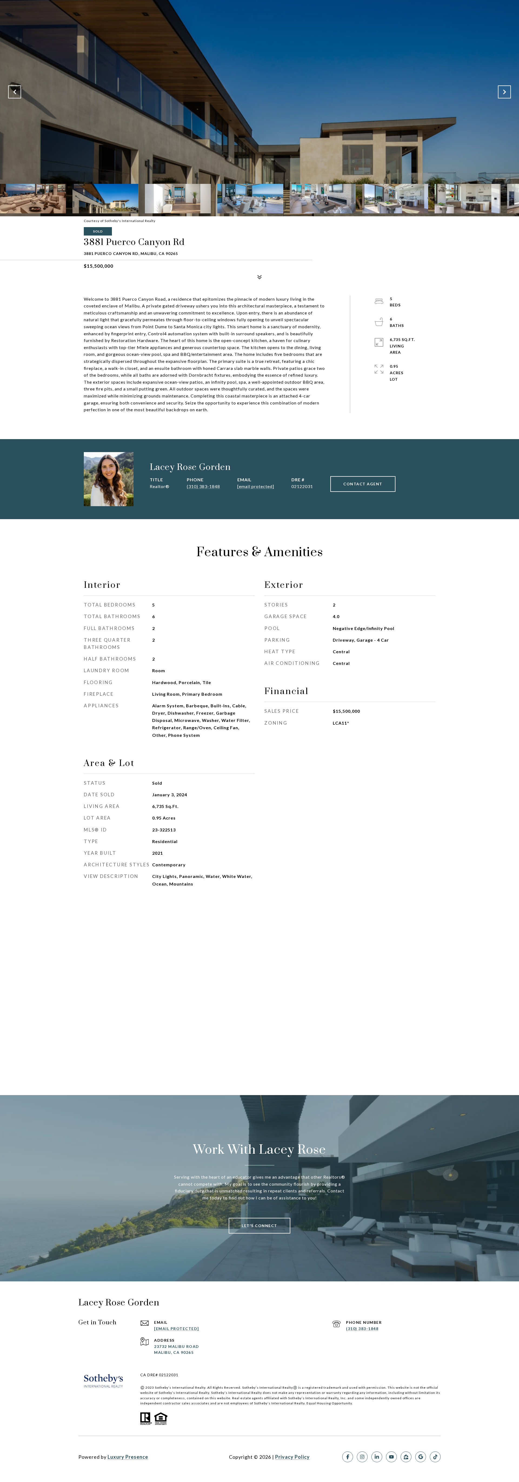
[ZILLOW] (406, 1456)
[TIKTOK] (435, 1456)
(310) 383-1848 (203, 486)
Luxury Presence (128, 1457)
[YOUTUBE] (391, 1456)
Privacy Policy (292, 1457)
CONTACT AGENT (362, 484)
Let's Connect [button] (259, 1225)
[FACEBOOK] (347, 1456)
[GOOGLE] (420, 1456)
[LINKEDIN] (376, 1456)
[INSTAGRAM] (362, 1456)
